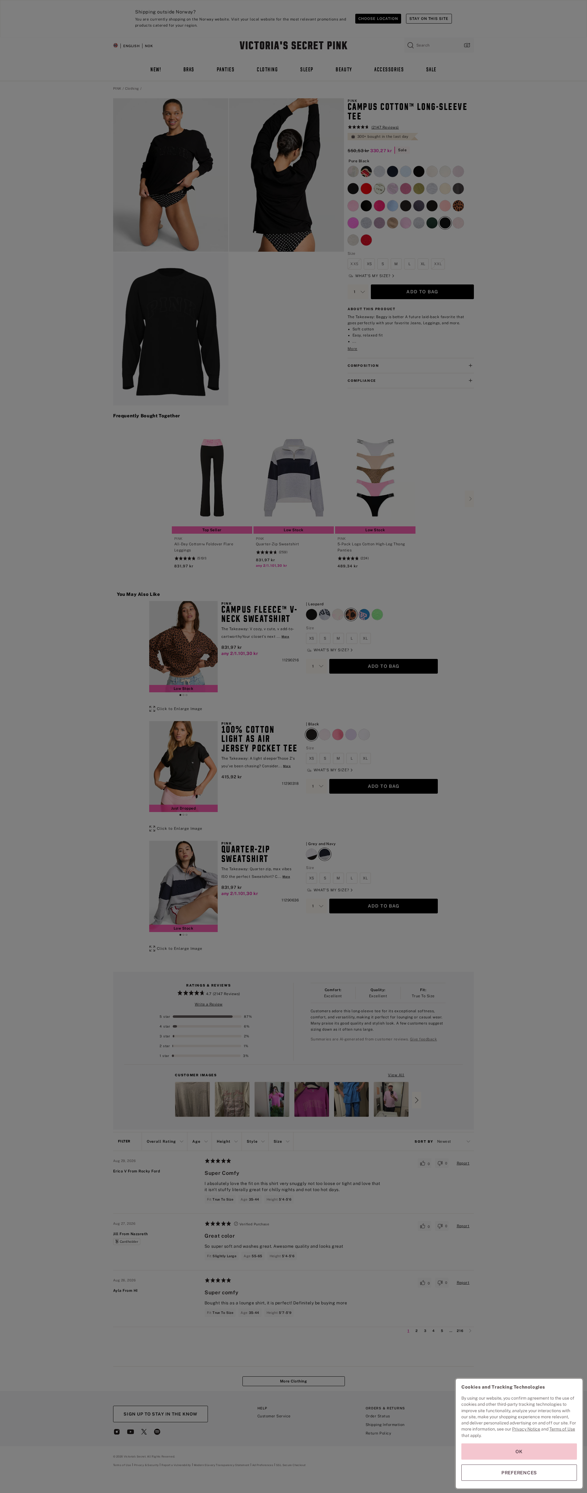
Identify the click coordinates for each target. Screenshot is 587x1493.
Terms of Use (562, 1429)
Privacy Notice (526, 1429)
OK (519, 1451)
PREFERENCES (519, 1472)
